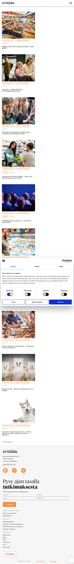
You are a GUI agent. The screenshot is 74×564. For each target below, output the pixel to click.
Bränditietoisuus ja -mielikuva (13, 526)
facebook (5, 470)
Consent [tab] (13, 266)
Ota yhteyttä (9, 554)
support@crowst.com (9, 464)
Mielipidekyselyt (8, 522)
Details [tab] (37, 266)
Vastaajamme (7, 516)
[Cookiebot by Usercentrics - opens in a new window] (63, 260)
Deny (13, 302)
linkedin (23, 470)
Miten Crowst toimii (9, 513)
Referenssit (7, 535)
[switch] (28, 294)
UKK (4, 540)
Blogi (4, 537)
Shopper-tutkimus (9, 529)
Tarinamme (6, 542)
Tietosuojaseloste (40, 561)
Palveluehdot (53, 561)
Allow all (60, 302)
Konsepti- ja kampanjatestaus (13, 524)
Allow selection (37, 302)
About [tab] (61, 266)
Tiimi (4, 545)
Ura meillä (6, 547)
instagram (14, 470)
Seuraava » (9, 442)
